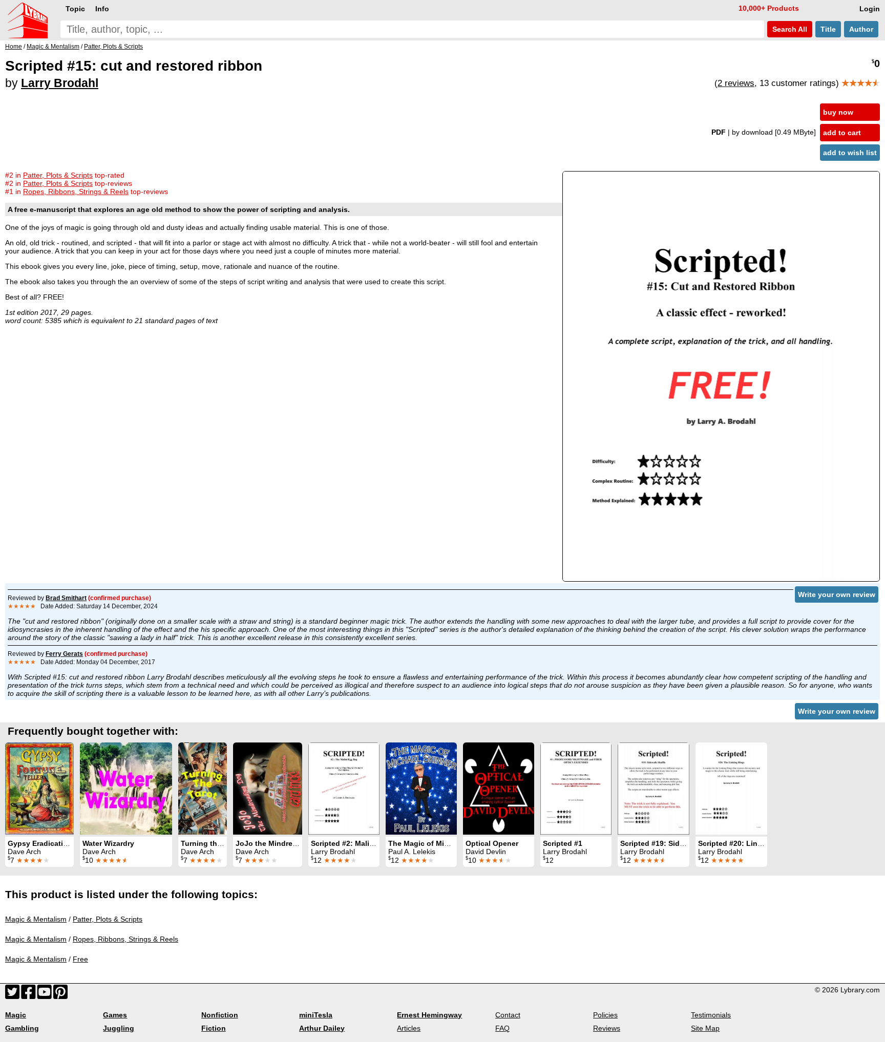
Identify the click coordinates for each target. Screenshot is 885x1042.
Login (869, 9)
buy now (838, 112)
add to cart (842, 133)
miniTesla (315, 1015)
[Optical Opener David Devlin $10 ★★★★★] (498, 788)
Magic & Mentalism (36, 919)
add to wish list (850, 152)
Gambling (22, 1028)
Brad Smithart (66, 598)
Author (861, 29)
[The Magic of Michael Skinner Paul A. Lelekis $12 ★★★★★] (421, 788)
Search (788, 29)
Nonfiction (219, 1015)
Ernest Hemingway (429, 1015)
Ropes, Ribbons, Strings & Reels (125, 939)
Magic (15, 1015)
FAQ (502, 1028)
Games (115, 1015)
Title (828, 29)
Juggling (118, 1028)
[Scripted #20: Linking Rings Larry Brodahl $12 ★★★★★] (731, 788)
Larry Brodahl (59, 83)
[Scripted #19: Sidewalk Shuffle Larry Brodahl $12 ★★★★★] (653, 788)
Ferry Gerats (64, 653)
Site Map (705, 1028)
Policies (605, 1015)
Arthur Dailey (322, 1028)
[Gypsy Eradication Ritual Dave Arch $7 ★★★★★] (39, 788)
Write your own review (836, 594)
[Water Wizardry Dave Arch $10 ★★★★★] (126, 788)
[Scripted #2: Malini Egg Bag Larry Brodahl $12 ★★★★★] (344, 788)
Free (80, 959)
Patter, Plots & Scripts (107, 919)
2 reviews (736, 83)
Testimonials (711, 1015)
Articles (408, 1028)
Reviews (606, 1028)
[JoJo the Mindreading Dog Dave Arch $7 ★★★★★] (267, 788)
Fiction (213, 1028)
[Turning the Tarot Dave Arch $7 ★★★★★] (202, 788)
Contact (507, 1015)
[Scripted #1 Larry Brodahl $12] (576, 788)
